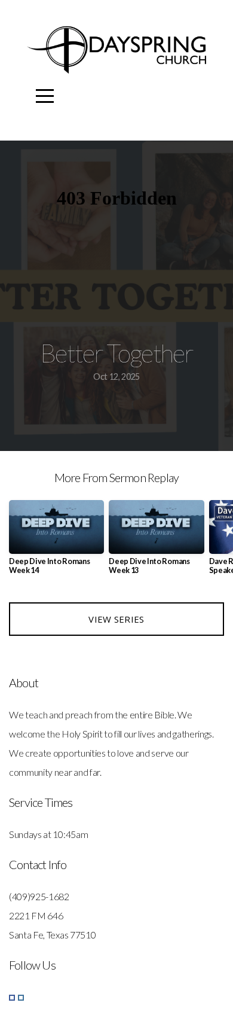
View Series (116, 619)
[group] (56, 542)
